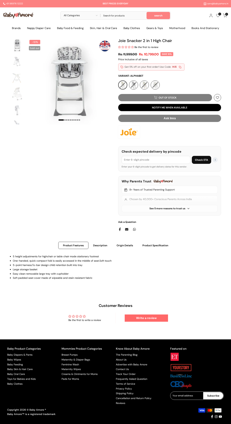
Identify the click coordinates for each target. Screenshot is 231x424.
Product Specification (155, 245)
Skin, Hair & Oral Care (103, 28)
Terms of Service (125, 383)
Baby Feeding (15, 364)
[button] (126, 47)
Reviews (120, 403)
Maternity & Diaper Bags (76, 359)
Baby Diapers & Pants (19, 354)
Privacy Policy (124, 388)
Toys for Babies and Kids (21, 379)
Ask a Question (127, 222)
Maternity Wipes (71, 369)
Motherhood (177, 28)
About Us (121, 359)
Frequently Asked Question (131, 379)
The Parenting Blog (127, 354)
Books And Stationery (205, 28)
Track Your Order (126, 374)
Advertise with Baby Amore (131, 364)
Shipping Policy (125, 393)
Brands (16, 28)
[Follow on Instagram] (216, 416)
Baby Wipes (14, 359)
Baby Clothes (131, 28)
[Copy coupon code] (180, 67)
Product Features (73, 245)
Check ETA (201, 159)
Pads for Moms (70, 379)
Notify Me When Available (169, 107)
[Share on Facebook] (119, 229)
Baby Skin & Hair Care (20, 369)
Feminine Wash (70, 364)
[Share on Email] (126, 229)
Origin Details (125, 245)
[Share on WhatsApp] (134, 229)
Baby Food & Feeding (70, 28)
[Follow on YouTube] (220, 416)
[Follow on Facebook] (212, 416)
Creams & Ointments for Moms (80, 374)
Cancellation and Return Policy (133, 398)
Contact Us (122, 369)
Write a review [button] (146, 318)
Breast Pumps (70, 354)
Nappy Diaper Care (39, 28)
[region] (169, 195)
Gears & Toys (154, 28)
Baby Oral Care (16, 374)
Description (100, 245)
